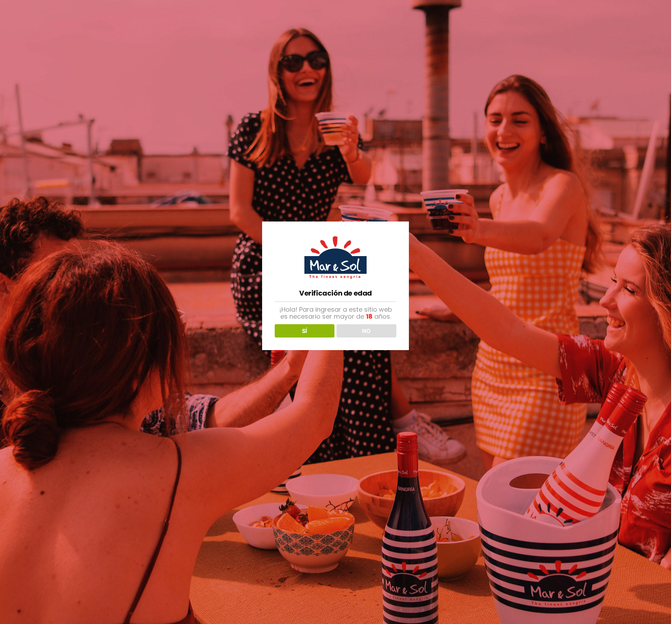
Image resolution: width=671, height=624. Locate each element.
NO (366, 330)
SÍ (304, 330)
